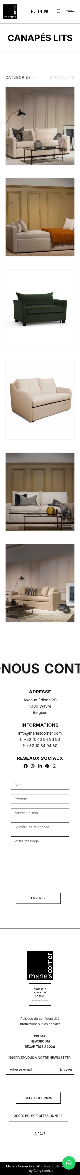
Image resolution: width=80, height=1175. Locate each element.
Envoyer (66, 1069)
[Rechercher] (59, 11)
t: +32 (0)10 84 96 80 (40, 739)
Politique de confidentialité (40, 1018)
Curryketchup (44, 1171)
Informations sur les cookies (40, 1024)
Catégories (19, 77)
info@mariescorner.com (40, 733)
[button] (69, 1163)
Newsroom (40, 1041)
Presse (40, 1036)
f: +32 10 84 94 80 (40, 745)
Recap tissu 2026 (40, 1047)
